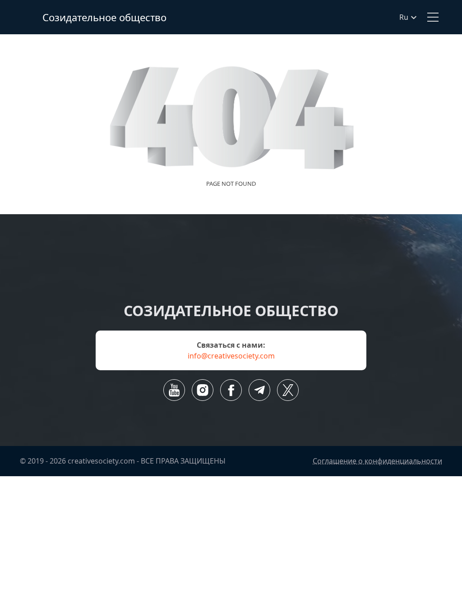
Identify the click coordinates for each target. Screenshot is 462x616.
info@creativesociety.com (231, 356)
